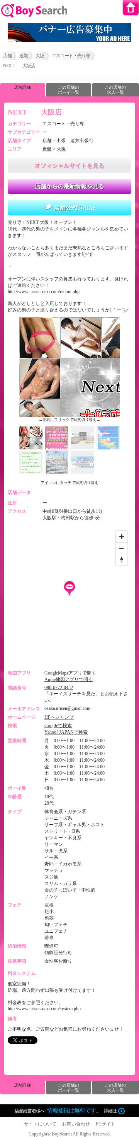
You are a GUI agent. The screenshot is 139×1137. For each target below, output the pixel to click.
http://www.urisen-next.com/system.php (44, 1008)
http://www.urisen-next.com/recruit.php (44, 291)
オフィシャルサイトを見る (69, 165)
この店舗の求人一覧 (115, 89)
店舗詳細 (22, 87)
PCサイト (105, 1124)
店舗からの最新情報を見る (69, 186)
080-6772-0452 (58, 687)
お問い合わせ (76, 1124)
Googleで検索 (58, 725)
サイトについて (40, 1124)
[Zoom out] (121, 548)
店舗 (7, 55)
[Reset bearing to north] (121, 559)
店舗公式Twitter (75, 208)
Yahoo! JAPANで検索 (66, 732)
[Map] (69, 596)
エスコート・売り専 (71, 55)
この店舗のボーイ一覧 (68, 89)
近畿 (23, 55)
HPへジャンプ (59, 717)
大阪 (40, 55)
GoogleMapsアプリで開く (70, 673)
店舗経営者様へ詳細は (66, 1110)
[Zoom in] (121, 536)
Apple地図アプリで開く (68, 679)
